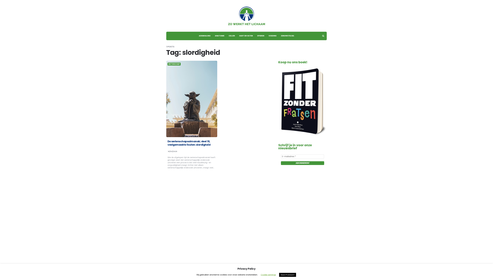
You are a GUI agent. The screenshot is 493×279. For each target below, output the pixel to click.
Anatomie (219, 36)
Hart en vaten (246, 36)
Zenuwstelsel (287, 36)
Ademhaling (205, 36)
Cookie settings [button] (268, 274)
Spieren (260, 36)
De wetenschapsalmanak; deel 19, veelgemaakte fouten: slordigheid (189, 143)
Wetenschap (174, 64)
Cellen (232, 36)
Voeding (273, 36)
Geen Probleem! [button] (288, 275)
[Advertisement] (302, 197)
